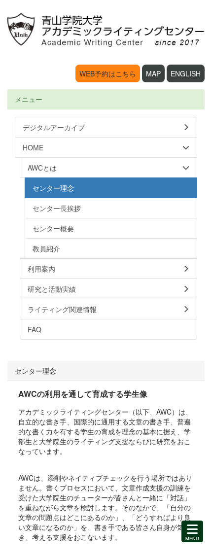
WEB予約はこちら (107, 73)
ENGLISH (186, 73)
